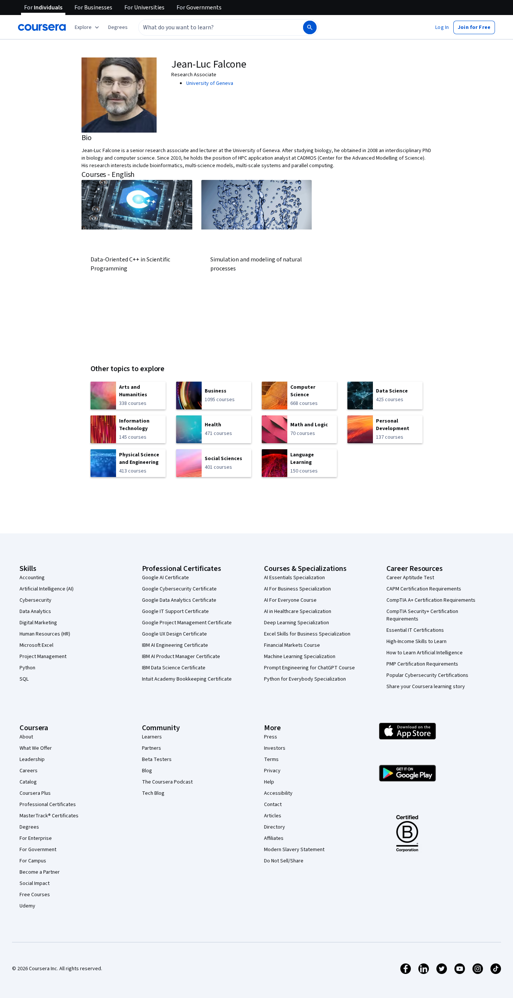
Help (269, 782)
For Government (38, 849)
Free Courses (35, 894)
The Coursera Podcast (167, 782)
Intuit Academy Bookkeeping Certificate (187, 679)
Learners (152, 737)
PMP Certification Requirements (422, 664)
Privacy (272, 771)
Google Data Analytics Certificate (179, 600)
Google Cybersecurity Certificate (179, 589)
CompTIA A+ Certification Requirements (430, 600)
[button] (118, 27)
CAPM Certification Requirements (423, 589)
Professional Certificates (48, 804)
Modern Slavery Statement (294, 849)
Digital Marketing (38, 623)
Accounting (32, 577)
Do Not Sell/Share (283, 861)
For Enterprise (36, 838)
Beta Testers (157, 759)
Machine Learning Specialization (299, 656)
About (26, 737)
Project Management (43, 656)
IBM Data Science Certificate (173, 668)
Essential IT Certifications (415, 630)
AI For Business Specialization (297, 589)
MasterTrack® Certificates (49, 816)
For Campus (33, 861)
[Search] (310, 27)
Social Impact (35, 883)
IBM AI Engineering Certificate (175, 645)
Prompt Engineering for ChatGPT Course (309, 668)
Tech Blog (153, 793)
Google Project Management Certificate (187, 623)
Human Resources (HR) (45, 634)
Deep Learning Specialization (296, 623)
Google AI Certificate (165, 577)
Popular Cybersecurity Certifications (427, 675)
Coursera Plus (35, 793)
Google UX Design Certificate (174, 634)
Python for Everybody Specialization (305, 679)
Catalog (28, 782)
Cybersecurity (35, 600)
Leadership (32, 759)
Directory (274, 827)
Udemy (27, 906)
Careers (29, 771)
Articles (272, 816)
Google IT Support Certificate (175, 611)
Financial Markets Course (292, 645)
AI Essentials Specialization (294, 577)
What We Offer (36, 748)
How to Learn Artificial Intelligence (424, 653)
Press (270, 737)
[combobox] (213, 27)
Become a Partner (40, 872)
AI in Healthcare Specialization (297, 611)
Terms (271, 759)
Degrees (29, 827)
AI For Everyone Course (290, 600)
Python (27, 668)
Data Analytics (35, 611)
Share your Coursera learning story (425, 686)
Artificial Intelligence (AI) (47, 589)
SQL (24, 679)
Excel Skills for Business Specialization (307, 634)
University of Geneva (209, 83)
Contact (273, 804)
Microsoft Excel (36, 645)
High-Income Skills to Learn (416, 641)
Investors (274, 748)
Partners (151, 748)
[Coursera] (42, 27)
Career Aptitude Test (410, 577)
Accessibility (278, 793)
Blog (147, 771)
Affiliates (274, 838)
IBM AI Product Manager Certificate (181, 656)
